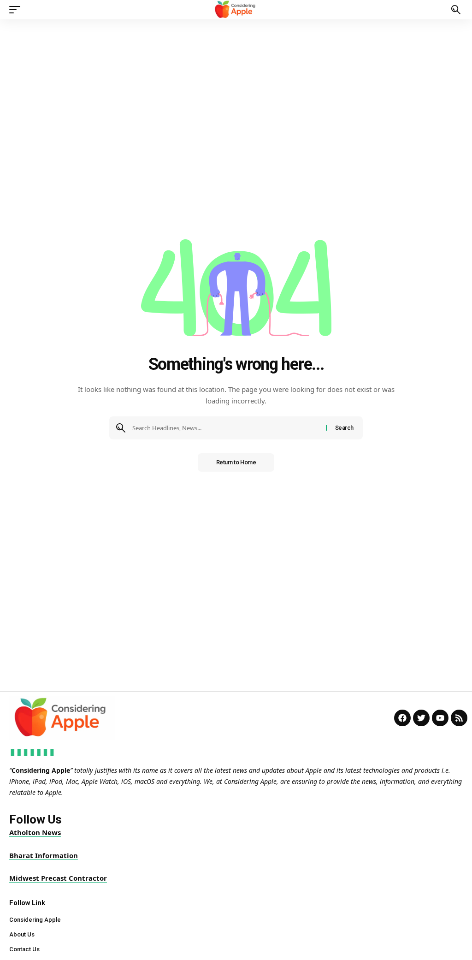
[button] (17, 9)
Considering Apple (41, 770)
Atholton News (35, 832)
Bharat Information (43, 855)
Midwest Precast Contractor (58, 878)
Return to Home (236, 462)
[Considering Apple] (236, 9)
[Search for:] (225, 427)
